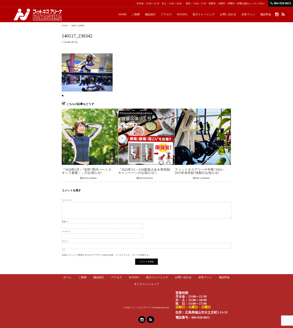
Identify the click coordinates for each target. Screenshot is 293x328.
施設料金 (265, 14)
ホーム (67, 277)
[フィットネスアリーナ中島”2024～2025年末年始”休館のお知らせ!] (203, 137)
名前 (65, 221)
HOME (122, 14)
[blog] (283, 14)
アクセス (166, 14)
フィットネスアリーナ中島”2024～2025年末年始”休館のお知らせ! (200, 171)
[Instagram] (277, 14)
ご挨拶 (136, 14)
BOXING (182, 14)
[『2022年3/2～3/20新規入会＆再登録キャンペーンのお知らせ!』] (146, 137)
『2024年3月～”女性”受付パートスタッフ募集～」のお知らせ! (87, 171)
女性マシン (248, 14)
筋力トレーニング (204, 14)
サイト (65, 241)
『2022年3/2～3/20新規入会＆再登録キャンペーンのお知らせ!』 (144, 171)
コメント (67, 200)
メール (66, 231)
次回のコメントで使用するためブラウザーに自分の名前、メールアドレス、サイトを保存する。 (106, 255)
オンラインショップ (146, 284)
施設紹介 (150, 14)
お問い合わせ (228, 14)
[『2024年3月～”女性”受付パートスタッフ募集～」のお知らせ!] (90, 137)
